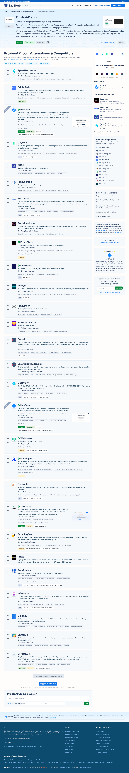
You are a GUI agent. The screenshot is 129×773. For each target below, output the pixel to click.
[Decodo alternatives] (14, 340)
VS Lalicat (102, 172)
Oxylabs (27, 34)
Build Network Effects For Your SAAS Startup (107, 201)
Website (19, 42)
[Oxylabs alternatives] (14, 143)
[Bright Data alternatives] (14, 88)
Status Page (40, 42)
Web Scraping (44, 63)
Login (123, 1)
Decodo (98, 34)
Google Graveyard (102, 746)
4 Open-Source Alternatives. (18, 59)
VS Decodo (103, 151)
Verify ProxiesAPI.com (108, 42)
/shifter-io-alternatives (13, 633)
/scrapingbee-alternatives (15, 532)
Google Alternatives (103, 737)
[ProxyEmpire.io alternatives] (14, 224)
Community (69, 752)
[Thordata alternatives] (14, 507)
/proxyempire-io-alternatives (16, 221)
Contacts (22, 746)
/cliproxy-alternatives (13, 614)
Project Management (77, 762)
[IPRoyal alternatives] (14, 286)
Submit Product (117, 5)
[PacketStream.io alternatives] (14, 323)
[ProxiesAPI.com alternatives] (9, 20)
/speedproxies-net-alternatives (16, 68)
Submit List (69, 746)
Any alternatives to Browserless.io (106, 212)
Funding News (70, 743)
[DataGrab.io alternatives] (14, 571)
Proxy (21, 63)
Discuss (30, 746)
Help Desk (12, 762)
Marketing (31, 762)
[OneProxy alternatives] (14, 383)
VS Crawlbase (104, 175)
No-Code (10, 760)
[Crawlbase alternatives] (14, 266)
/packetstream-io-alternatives (16, 320)
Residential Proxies (31, 63)
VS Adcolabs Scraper (106, 181)
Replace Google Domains (105, 749)
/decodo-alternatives (13, 337)
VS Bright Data (104, 160)
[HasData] (14, 110)
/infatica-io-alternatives (14, 591)
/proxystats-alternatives (14, 240)
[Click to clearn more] (64, 716)
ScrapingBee (111, 34)
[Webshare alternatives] (14, 439)
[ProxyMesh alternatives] (14, 306)
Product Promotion (11, 746)
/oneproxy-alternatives (14, 381)
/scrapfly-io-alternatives (14, 652)
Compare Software (72, 734)
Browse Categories (72, 731)
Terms (26, 767)
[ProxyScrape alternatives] (14, 182)
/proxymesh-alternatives (14, 303)
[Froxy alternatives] (14, 557)
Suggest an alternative (48, 684)
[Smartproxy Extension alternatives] (14, 364)
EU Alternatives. (34, 59)
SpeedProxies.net (111, 31)
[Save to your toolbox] (9, 26)
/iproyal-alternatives (13, 283)
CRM (5, 762)
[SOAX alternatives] (14, 166)
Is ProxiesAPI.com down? (110, 243)
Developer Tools (21, 760)
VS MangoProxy (105, 169)
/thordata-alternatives (13, 504)
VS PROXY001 (104, 148)
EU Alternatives (101, 230)
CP (14, 617)
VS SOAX (102, 157)
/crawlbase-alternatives (14, 263)
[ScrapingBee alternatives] (14, 535)
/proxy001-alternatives (14, 196)
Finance (102, 762)
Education (110, 762)
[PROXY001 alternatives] (14, 199)
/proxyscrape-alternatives (15, 180)
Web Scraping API (10, 63)
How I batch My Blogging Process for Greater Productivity (107, 207)
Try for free (22, 131)
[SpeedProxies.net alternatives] (14, 71)
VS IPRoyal (103, 184)
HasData (109, 259)
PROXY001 (89, 34)
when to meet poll (85, 767)
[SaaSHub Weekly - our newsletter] (73, 5)
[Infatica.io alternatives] (14, 594)
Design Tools (32, 760)
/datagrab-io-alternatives (14, 568)
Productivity (22, 762)
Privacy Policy (16, 767)
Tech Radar (100, 731)
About (36, 746)
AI (4, 760)
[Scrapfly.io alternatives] (14, 654)
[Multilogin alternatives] (14, 459)
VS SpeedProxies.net (106, 166)
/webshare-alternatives (14, 436)
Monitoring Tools (92, 762)
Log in (9, 703)
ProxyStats (70, 36)
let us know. (118, 232)
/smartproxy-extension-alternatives (18, 362)
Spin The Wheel (65, 767)
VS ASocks (103, 178)
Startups (27, 1)
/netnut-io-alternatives (13, 482)
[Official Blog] (48, 42)
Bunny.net (44, 767)
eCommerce (50, 762)
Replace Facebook (102, 734)
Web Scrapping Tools (103, 216)
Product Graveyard (102, 743)
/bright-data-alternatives (14, 85)
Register (117, 1)
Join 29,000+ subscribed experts (110, 292)
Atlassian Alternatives (103, 740)
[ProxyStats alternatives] (14, 243)
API (41, 746)
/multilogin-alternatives (14, 456)
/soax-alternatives (12, 163)
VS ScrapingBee (105, 154)
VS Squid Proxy (104, 163)
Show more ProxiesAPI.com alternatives (48, 676)
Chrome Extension (71, 737)
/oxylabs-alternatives (13, 140)
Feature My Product (102, 5)
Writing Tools (64, 762)
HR (57, 762)
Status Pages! (70, 740)
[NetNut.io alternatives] (14, 485)
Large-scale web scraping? (104, 196)
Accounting (40, 762)
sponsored (53, 717)
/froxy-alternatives (12, 554)
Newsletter (69, 749)
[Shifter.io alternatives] (14, 635)
